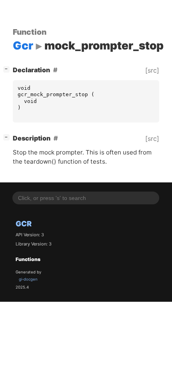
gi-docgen (28, 279)
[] (8, 69)
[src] (152, 70)
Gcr (24, 223)
